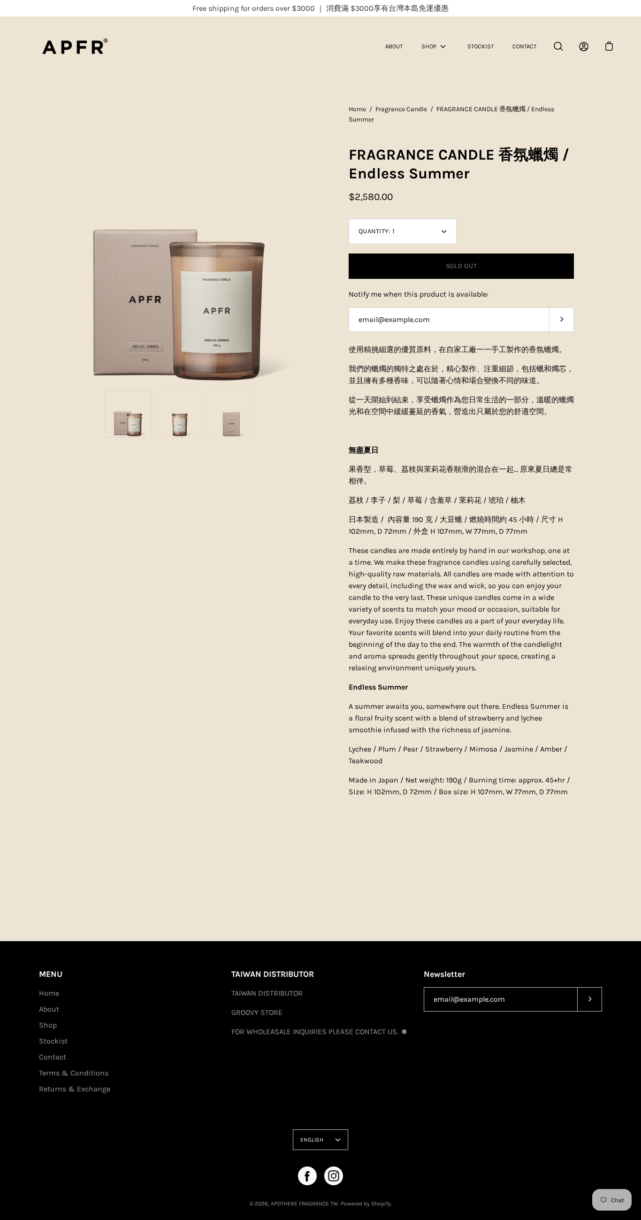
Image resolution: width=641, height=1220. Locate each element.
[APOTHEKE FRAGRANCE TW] (86, 46)
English (311, 1139)
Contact (524, 46)
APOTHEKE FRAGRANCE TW (304, 1203)
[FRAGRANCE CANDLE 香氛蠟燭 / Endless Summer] (128, 414)
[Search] (558, 46)
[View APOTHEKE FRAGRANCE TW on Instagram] (333, 1175)
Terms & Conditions (73, 1072)
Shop (428, 46)
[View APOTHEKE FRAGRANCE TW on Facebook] (307, 1175)
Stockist (480, 46)
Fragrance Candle (401, 109)
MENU (50, 974)
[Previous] (39, 245)
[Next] (320, 245)
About (394, 46)
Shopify (381, 1203)
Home (357, 109)
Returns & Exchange (74, 1088)
